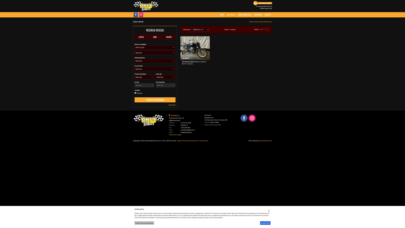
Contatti (268, 15)
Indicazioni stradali (175, 135)
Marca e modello (140, 44)
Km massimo (160, 82)
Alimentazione (140, 58)
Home (222, 15)
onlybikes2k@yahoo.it (188, 130)
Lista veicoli (231, 15)
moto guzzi (268, 22)
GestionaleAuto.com (265, 141)
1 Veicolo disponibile (155, 99)
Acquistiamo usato (244, 15)
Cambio (137, 90)
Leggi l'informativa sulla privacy (187, 141)
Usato (141, 37)
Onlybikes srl (175, 115)
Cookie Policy (203, 141)
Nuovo (168, 37)
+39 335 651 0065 (186, 123)
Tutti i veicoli (258, 22)
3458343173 (184, 125)
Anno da (159, 74)
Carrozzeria (139, 66)
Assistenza (258, 15)
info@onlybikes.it (186, 132)
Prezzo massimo (140, 74)
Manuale (139, 93)
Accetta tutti (265, 223)
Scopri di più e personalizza (144, 223)
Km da (137, 82)
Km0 (155, 37)
